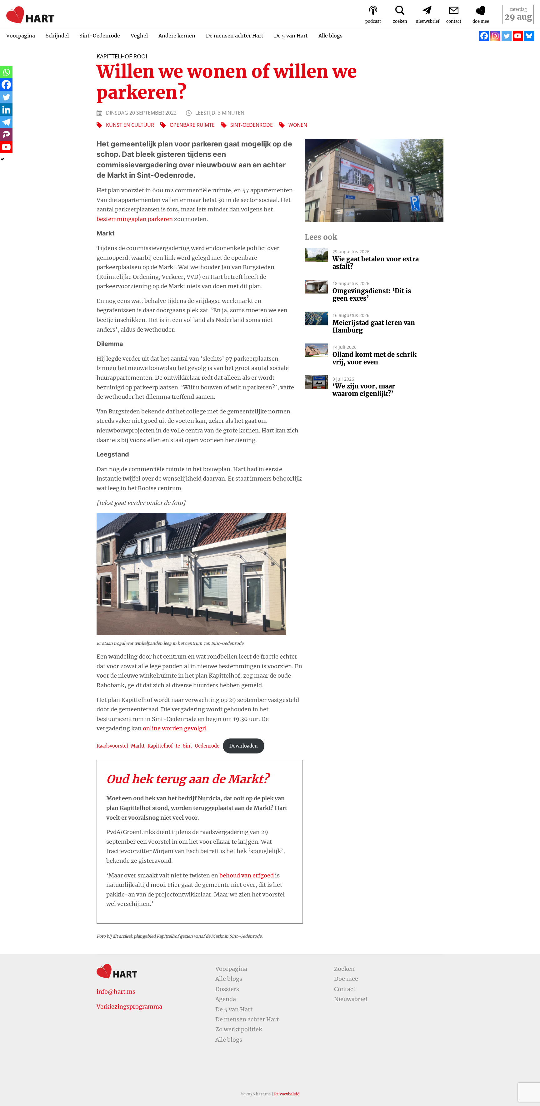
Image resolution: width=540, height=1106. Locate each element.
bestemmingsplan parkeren (135, 219)
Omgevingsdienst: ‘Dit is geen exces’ (371, 294)
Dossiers (227, 989)
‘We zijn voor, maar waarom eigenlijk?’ (363, 390)
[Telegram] (6, 122)
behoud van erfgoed (246, 875)
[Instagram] (495, 36)
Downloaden (243, 746)
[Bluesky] (529, 36)
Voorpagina (20, 35)
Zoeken (344, 968)
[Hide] (2, 159)
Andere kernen (176, 35)
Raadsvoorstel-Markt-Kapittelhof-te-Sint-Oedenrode (158, 746)
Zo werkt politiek (238, 1029)
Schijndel (57, 35)
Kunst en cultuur (130, 124)
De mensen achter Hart (234, 35)
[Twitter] (507, 36)
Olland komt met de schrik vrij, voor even (374, 358)
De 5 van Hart (291, 35)
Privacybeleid (286, 1094)
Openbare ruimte (192, 124)
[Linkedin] (6, 109)
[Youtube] (518, 36)
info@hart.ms (116, 991)
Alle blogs (330, 35)
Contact (344, 989)
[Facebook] (484, 36)
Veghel (139, 35)
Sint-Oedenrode (99, 35)
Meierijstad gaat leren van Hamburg (373, 326)
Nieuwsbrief (351, 999)
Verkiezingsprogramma (129, 1006)
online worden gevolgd (174, 728)
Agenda (225, 999)
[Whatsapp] (6, 72)
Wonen (297, 124)
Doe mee (346, 978)
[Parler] (6, 134)
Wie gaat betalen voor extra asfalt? (375, 262)
